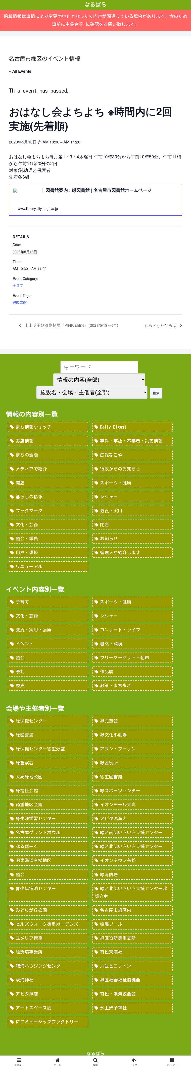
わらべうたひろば (160, 325)
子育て (18, 285)
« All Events (20, 71)
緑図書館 (20, 302)
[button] (176, 833)
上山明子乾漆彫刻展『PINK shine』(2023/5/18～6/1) (71, 325)
